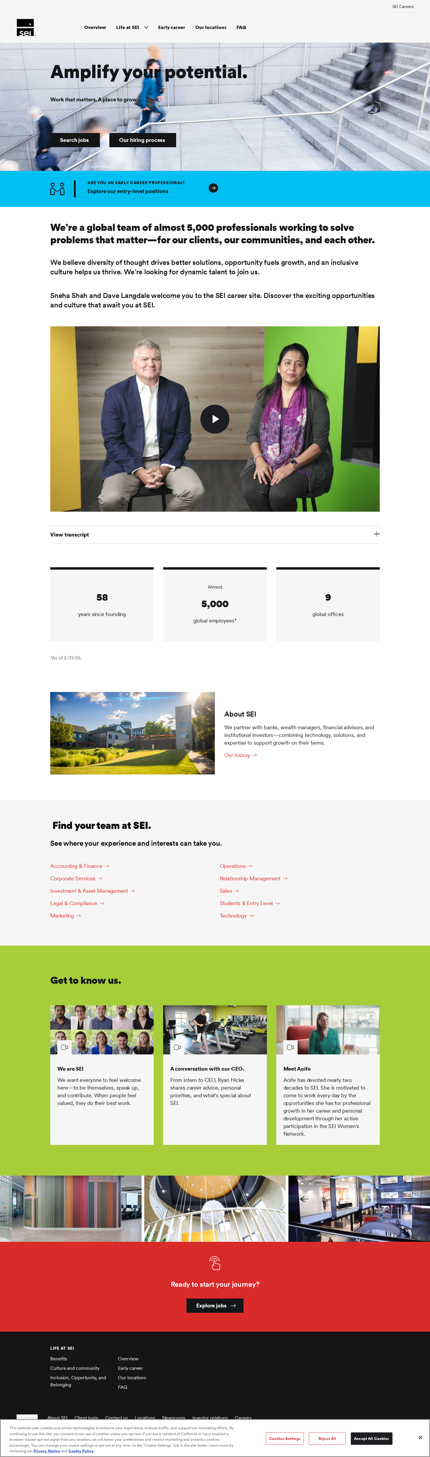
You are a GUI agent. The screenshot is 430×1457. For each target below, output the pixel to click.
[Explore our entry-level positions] (367, 188)
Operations (233, 866)
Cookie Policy (81, 1451)
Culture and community (75, 1368)
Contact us (116, 1418)
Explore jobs (211, 1305)
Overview (95, 27)
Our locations (211, 27)
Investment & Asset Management (89, 891)
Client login (86, 1418)
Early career (171, 27)
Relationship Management (250, 878)
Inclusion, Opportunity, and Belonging (78, 1381)
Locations (145, 1418)
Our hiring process (142, 140)
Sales (226, 891)
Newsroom (173, 1418)
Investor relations (210, 1418)
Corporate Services (72, 878)
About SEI (57, 1418)
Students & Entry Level (246, 903)
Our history (237, 755)
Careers (243, 1418)
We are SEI (70, 1069)
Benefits (58, 1359)
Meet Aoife (297, 1069)
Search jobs (74, 140)
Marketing (62, 916)
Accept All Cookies (371, 1438)
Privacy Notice (46, 1451)
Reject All (327, 1438)
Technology (233, 916)
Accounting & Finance (76, 866)
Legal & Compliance (73, 903)
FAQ (241, 27)
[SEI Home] (26, 27)
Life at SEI (127, 27)
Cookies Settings (285, 1438)
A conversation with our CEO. (207, 1069)
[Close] (420, 1437)
